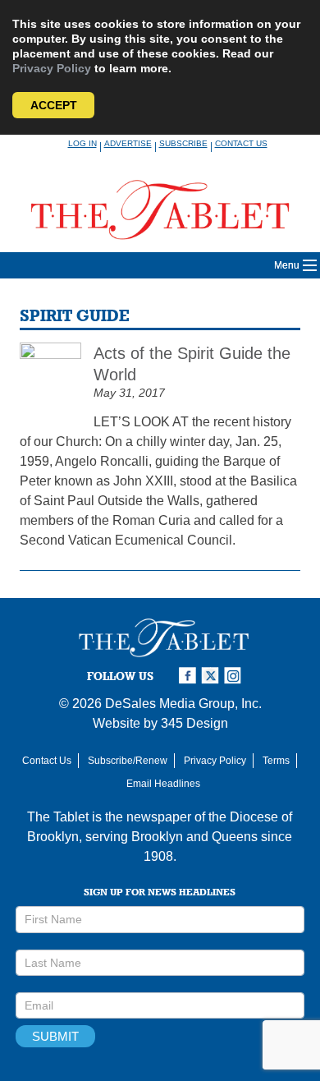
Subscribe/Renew (127, 760)
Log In (82, 143)
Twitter (212, 675)
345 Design (194, 723)
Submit (55, 1036)
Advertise (128, 143)
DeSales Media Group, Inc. (183, 704)
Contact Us (241, 143)
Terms (276, 760)
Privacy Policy (51, 68)
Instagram (235, 675)
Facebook (189, 675)
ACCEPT (53, 105)
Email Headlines (163, 783)
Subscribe (183, 143)
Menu (286, 265)
